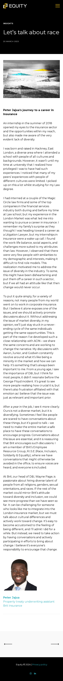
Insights (8, 23)
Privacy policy (39, 664)
